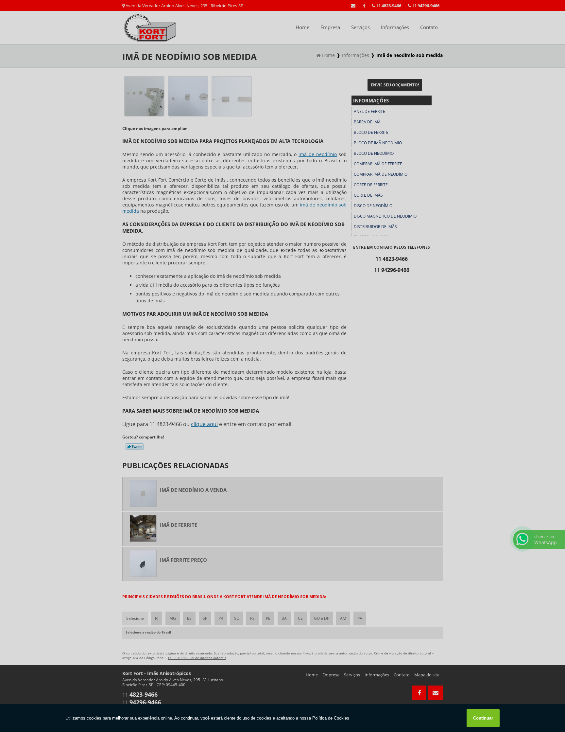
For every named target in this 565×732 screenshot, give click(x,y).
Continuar (483, 718)
